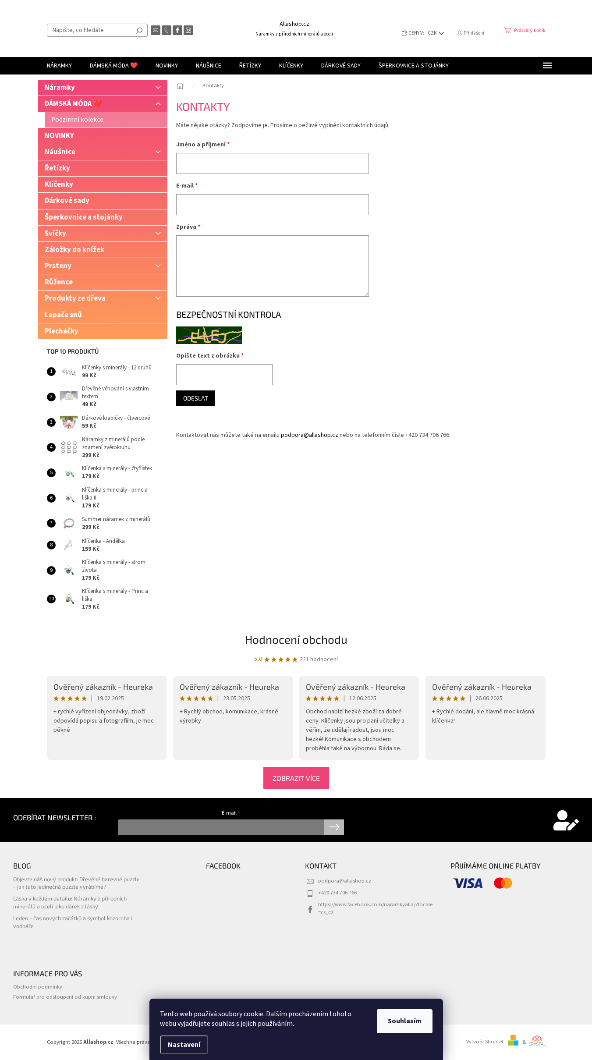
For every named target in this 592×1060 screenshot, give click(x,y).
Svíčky (55, 233)
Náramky (60, 87)
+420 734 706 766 (337, 893)
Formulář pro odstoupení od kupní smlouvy (65, 997)
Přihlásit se (334, 827)
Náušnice (60, 152)
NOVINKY (59, 136)
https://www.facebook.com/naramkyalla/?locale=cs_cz (375, 908)
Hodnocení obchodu (296, 639)
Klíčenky (59, 184)
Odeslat (195, 398)
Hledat (139, 30)
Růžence (59, 282)
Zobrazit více (296, 778)
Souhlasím (405, 1021)
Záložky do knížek (74, 250)
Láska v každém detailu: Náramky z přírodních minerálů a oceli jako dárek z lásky (70, 902)
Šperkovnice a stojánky (84, 217)
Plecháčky (61, 331)
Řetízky (57, 168)
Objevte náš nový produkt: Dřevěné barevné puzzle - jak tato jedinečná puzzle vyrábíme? (76, 883)
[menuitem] (59, 65)
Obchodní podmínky (37, 987)
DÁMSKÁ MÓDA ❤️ (73, 104)
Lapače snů (63, 315)
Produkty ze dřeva (75, 298)
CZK (433, 33)
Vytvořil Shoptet (484, 1042)
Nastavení (184, 1044)
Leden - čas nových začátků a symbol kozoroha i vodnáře (72, 922)
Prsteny (58, 266)
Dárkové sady (67, 200)
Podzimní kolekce (77, 119)
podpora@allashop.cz (309, 435)
